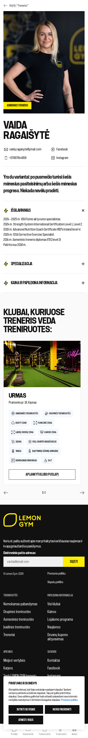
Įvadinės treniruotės (16, 627)
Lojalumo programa (60, 619)
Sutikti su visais (26, 709)
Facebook (53, 668)
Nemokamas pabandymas (20, 604)
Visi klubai (53, 604)
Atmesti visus (26, 720)
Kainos (51, 612)
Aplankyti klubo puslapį (42, 474)
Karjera (8, 668)
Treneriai (9, 635)
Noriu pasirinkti (62, 709)
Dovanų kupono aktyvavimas (57, 637)
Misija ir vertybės (14, 660)
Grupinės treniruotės (17, 612)
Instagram (54, 676)
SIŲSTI (74, 561)
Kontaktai (53, 660)
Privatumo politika (56, 573)
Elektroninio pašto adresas (19, 553)
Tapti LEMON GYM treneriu (20, 676)
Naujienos (53, 627)
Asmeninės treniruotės (18, 619)
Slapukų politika (55, 582)
